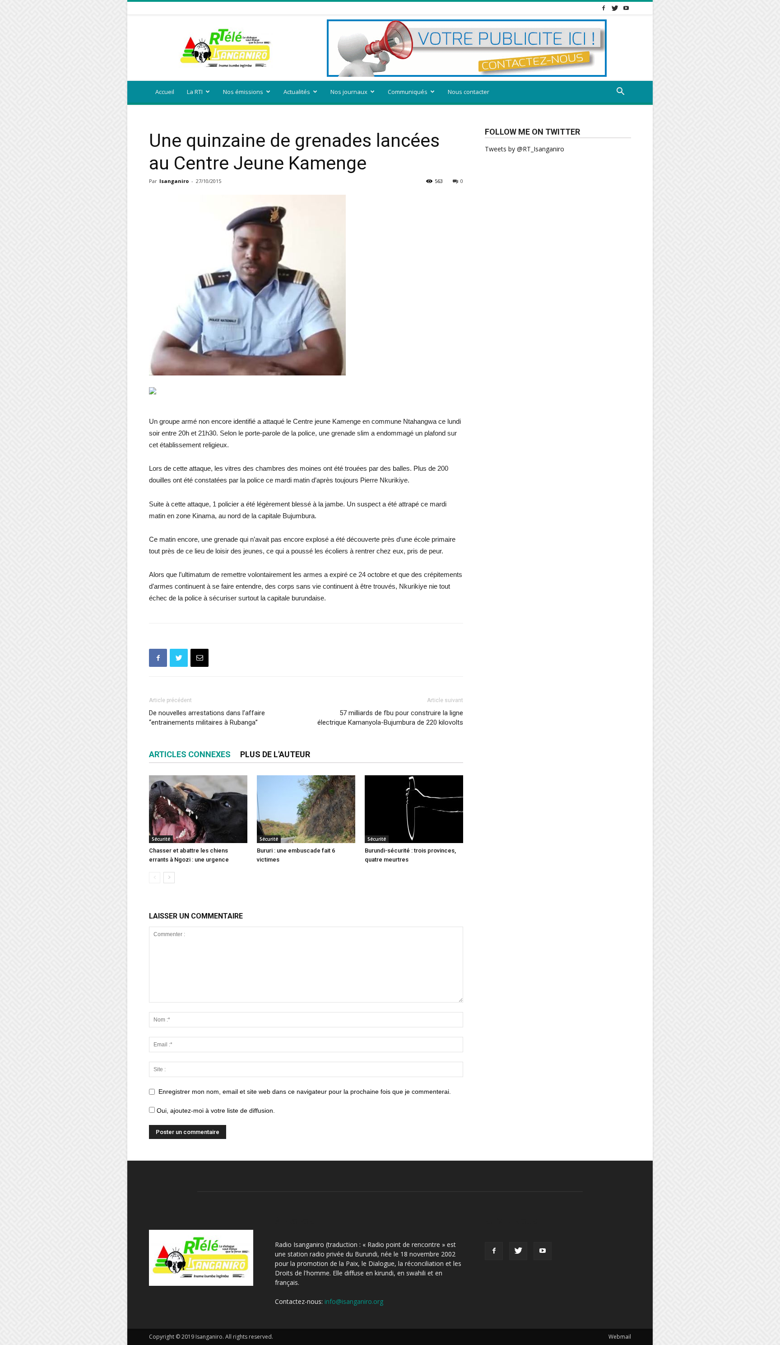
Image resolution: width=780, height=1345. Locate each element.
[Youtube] (626, 8)
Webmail (619, 1336)
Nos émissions (243, 92)
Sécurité (161, 839)
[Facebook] (603, 8)
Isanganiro (174, 181)
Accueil (164, 92)
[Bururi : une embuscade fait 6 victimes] (306, 809)
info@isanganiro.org (354, 1301)
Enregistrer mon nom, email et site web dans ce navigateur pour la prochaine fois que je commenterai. (304, 1091)
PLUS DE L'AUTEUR (275, 754)
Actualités (296, 92)
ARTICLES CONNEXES (190, 754)
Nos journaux (348, 92)
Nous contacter (468, 92)
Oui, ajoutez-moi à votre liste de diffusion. (215, 1110)
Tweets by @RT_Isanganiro (524, 149)
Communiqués (407, 92)
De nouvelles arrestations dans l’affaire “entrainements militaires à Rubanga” (207, 717)
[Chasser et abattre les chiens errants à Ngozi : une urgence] (198, 809)
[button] (620, 92)
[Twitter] (615, 8)
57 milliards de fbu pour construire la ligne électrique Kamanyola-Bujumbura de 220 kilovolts (390, 717)
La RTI (195, 92)
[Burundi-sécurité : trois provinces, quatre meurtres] (414, 809)
